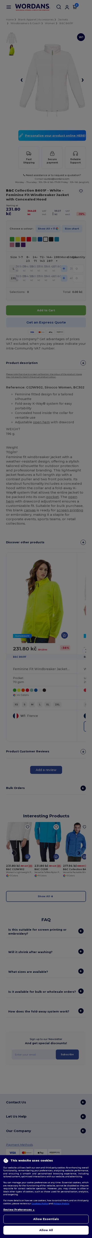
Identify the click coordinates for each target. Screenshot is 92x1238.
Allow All (46, 1230)
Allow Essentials (46, 1219)
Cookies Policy (39, 1203)
